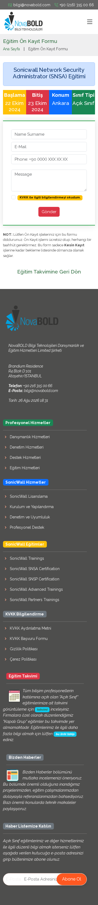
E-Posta (13, 879)
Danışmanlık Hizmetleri (30, 437)
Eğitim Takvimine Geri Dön (49, 272)
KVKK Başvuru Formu (29, 638)
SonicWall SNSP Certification (34, 579)
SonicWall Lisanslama (29, 496)
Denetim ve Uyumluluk (30, 517)
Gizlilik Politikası (24, 649)
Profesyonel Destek (27, 527)
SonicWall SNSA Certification (35, 569)
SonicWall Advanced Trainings (36, 589)
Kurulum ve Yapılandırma (32, 507)
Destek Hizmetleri (25, 457)
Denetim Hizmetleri (27, 447)
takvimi (42, 709)
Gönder (49, 211)
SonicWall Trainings (27, 558)
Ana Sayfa (11, 49)
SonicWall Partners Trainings (34, 600)
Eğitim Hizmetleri (25, 468)
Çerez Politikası (23, 659)
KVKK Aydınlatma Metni (30, 628)
